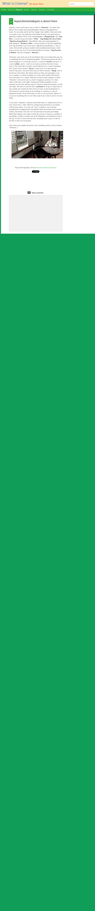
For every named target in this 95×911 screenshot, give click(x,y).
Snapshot (41, 9)
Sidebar (34, 9)
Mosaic (27, 9)
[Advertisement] (75, 55)
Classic (3, 9)
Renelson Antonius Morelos (46, 168)
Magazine (19, 9)
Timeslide (50, 9)
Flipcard (11, 9)
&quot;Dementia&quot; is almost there (35, 21)
